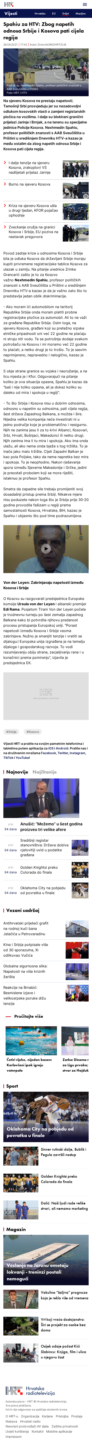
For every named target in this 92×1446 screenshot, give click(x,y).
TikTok (8, 758)
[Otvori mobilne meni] (85, 4)
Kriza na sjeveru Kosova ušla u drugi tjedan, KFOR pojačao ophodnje (33, 210)
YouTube (22, 758)
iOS (51, 748)
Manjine (80, 13)
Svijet (65, 13)
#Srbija (11, 732)
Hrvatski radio (30, 1421)
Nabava (11, 1421)
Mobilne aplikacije (59, 1431)
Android (62, 748)
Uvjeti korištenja (17, 1431)
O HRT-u (12, 1416)
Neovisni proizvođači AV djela (27, 1426)
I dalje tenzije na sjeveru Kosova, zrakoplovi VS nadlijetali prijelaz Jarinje (29, 168)
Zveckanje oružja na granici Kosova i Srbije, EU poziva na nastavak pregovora (33, 232)
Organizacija (30, 1416)
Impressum (14, 1436)
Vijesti (10, 13)
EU (54, 13)
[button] (46, 549)
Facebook (48, 753)
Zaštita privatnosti (65, 1426)
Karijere (47, 1416)
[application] (46, 549)
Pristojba (62, 1416)
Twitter (62, 753)
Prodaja (76, 1416)
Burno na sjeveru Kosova (29, 184)
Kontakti (38, 1431)
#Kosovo (33, 732)
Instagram (77, 753)
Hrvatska (40, 13)
